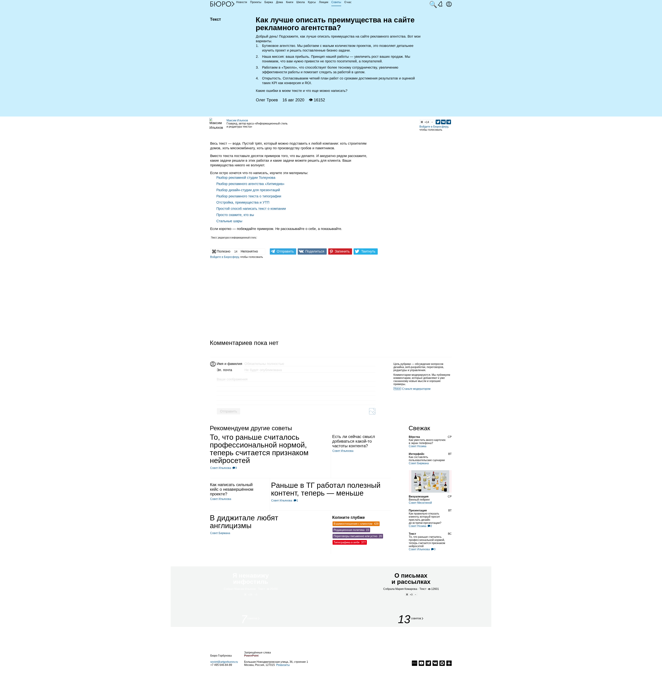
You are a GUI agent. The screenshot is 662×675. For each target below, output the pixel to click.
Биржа (268, 2)
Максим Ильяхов (237, 120)
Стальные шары (229, 221)
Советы (336, 2)
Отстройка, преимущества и (242, 202)
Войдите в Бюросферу (433, 126)
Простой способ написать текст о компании (251, 208)
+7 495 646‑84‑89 (221, 664)
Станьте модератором (416, 388)
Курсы (312, 2)
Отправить (228, 411)
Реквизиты (283, 664)
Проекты (255, 2)
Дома (279, 2)
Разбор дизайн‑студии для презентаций (248, 190)
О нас (348, 2)
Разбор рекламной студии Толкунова (245, 177)
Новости (241, 2)
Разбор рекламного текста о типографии (248, 196)
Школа (300, 2)
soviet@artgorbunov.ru (224, 661)
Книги (289, 2)
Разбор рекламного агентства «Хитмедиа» (250, 184)
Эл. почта (224, 370)
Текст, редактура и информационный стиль (233, 237)
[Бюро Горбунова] (222, 3)
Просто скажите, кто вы (235, 215)
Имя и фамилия (229, 364)
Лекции (323, 2)
